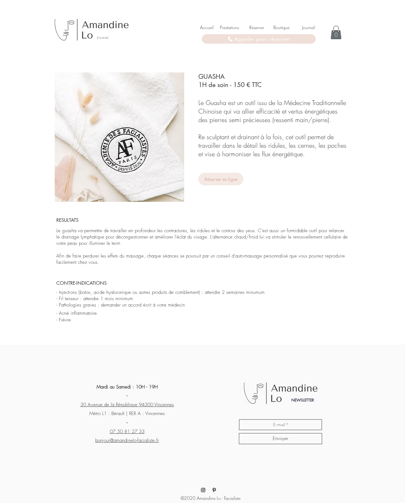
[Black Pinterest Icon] (214, 490)
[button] (336, 32)
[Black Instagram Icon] (203, 490)
